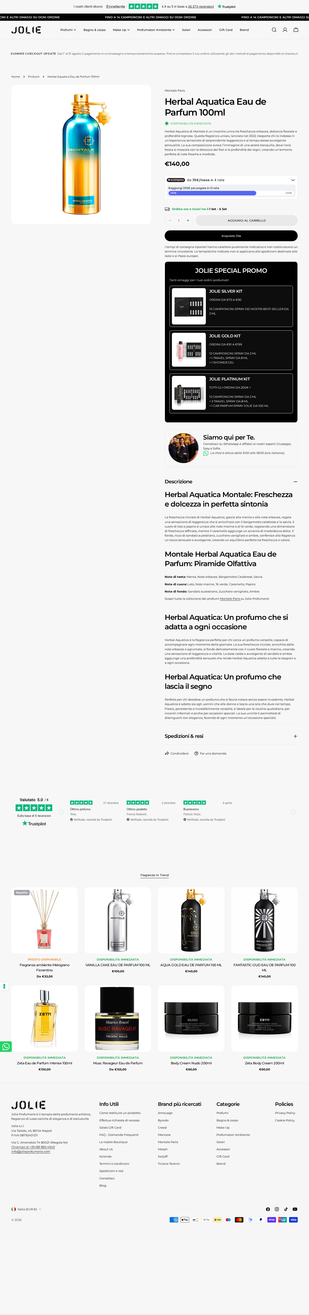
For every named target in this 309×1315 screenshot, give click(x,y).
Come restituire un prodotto (119, 1113)
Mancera (164, 1135)
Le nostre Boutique (113, 1142)
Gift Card (222, 1156)
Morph (163, 1149)
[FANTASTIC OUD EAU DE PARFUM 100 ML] (264, 920)
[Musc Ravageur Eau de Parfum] (118, 1018)
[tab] (154, 875)
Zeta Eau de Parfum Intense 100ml (44, 1063)
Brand (221, 1163)
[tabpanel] (154, 979)
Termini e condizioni (114, 1163)
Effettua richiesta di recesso (119, 1120)
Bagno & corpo (227, 1120)
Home (15, 76)
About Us (106, 1149)
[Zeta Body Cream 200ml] (264, 1018)
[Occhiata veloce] (71, 897)
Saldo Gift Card (110, 1127)
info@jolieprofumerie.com (30, 1151)
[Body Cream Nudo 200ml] (191, 1018)
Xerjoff (162, 1156)
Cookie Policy (285, 1120)
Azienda (105, 1156)
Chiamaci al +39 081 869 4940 (33, 1147)
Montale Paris (175, 90)
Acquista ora (231, 236)
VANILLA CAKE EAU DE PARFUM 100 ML (118, 965)
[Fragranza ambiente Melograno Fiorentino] (44, 920)
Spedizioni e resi (111, 1171)
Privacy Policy (285, 1113)
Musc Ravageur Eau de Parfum (118, 1063)
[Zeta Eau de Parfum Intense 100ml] (44, 1018)
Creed (162, 1127)
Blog (102, 1185)
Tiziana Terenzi (169, 1163)
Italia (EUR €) (27, 1209)
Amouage (165, 1113)
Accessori (223, 1149)
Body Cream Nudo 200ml (191, 1063)
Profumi (33, 76)
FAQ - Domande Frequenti (119, 1135)
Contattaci (107, 1178)
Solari (220, 1142)
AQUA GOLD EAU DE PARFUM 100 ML (191, 965)
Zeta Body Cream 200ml (264, 1063)
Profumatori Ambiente (233, 1135)
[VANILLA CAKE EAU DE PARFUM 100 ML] (118, 920)
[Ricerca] (274, 29)
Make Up (223, 1127)
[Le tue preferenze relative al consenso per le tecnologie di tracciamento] (4, 986)
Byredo (163, 1120)
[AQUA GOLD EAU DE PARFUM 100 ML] (191, 920)
